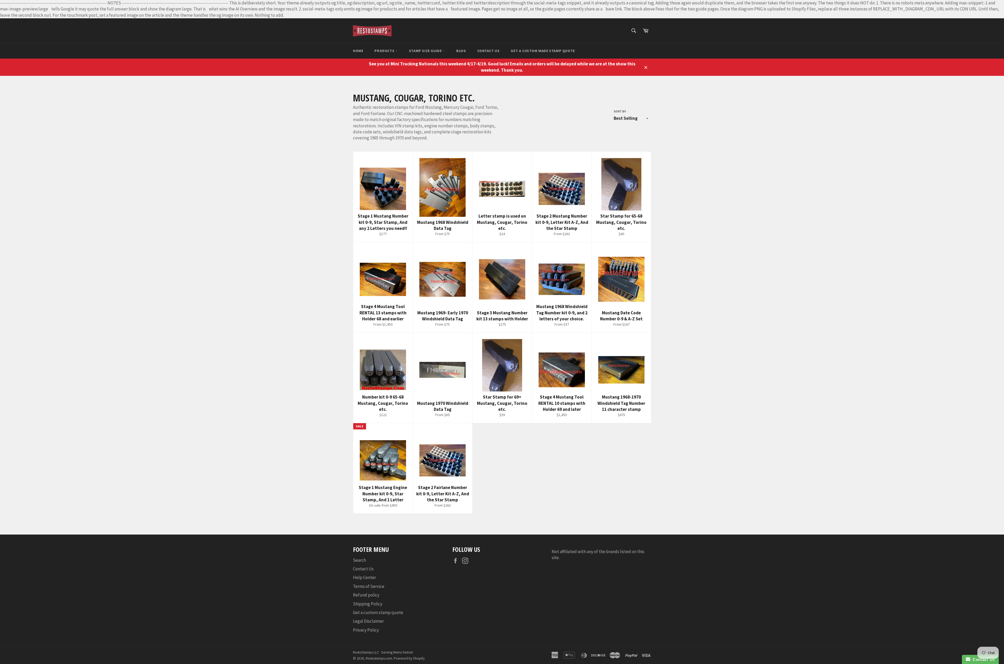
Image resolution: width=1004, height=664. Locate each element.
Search (359, 560)
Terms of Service (368, 586)
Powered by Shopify (409, 658)
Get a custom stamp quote (378, 612)
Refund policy (366, 595)
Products (384, 50)
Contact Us (488, 50)
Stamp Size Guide (426, 50)
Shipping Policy (367, 604)
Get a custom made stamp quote (543, 50)
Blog (461, 50)
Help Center (364, 577)
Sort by (620, 111)
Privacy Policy (366, 630)
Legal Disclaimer (368, 621)
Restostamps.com (379, 658)
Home (358, 50)
